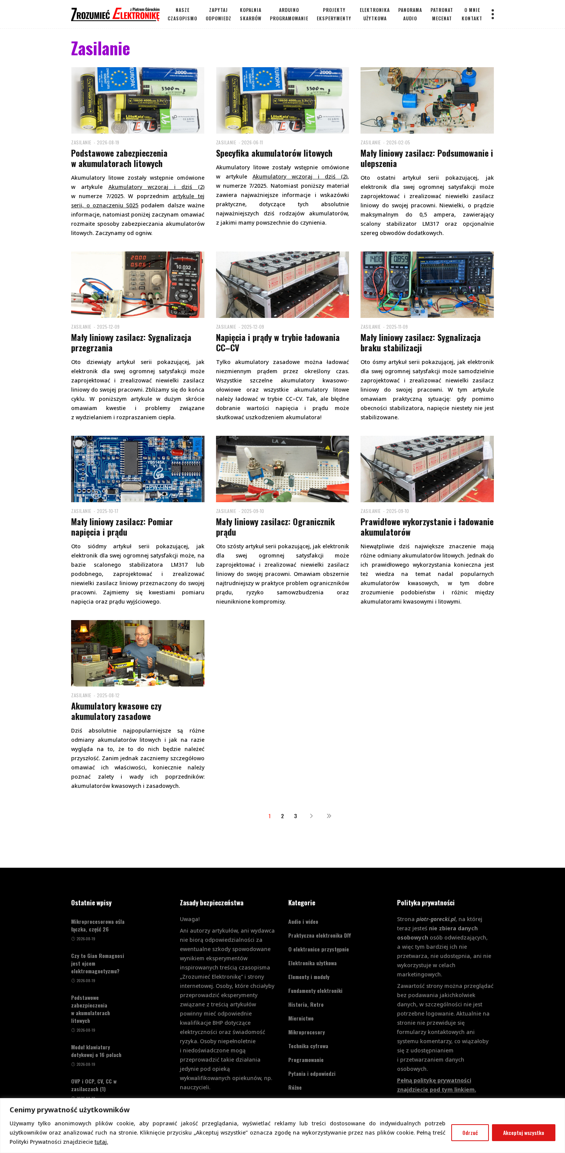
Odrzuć (470, 1132)
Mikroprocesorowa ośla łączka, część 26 (98, 925)
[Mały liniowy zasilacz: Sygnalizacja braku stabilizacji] (427, 284)
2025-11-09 (397, 326)
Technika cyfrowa (308, 1046)
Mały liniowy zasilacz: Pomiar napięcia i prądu (122, 526)
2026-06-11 (252, 142)
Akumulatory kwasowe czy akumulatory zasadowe (116, 711)
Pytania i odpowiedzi (312, 1073)
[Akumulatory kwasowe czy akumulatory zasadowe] (137, 652)
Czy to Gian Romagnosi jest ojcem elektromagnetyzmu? (97, 963)
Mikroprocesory (306, 1032)
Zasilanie (81, 142)
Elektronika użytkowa (312, 963)
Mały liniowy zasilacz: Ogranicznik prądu (275, 526)
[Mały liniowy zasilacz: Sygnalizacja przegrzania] (137, 284)
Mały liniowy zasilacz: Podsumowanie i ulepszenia (427, 158)
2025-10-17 (107, 511)
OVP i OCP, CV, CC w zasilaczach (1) (93, 1085)
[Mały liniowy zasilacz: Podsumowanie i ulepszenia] (427, 100)
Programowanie (306, 1059)
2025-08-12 (108, 695)
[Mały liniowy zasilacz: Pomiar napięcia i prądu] (137, 468)
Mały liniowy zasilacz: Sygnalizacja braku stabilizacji (421, 342)
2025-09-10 (252, 511)
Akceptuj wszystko (523, 1132)
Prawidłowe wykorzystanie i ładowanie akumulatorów (427, 526)
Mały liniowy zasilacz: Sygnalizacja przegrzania (131, 342)
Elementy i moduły (308, 977)
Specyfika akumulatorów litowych (274, 153)
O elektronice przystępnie (318, 949)
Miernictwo (301, 1018)
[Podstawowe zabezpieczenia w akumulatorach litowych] (137, 100)
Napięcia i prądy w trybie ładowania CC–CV (278, 342)
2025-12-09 (108, 326)
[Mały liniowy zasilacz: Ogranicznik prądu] (282, 468)
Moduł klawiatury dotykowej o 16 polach (96, 1051)
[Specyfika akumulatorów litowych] (282, 100)
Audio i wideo (303, 921)
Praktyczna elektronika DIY (319, 935)
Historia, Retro (306, 1004)
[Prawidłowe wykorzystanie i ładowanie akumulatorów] (427, 468)
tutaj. (101, 1141)
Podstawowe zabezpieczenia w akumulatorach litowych (119, 158)
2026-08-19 (108, 142)
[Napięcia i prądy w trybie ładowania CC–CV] (282, 284)
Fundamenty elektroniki (315, 990)
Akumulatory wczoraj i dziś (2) (300, 176)
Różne (295, 1087)
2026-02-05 (398, 142)
